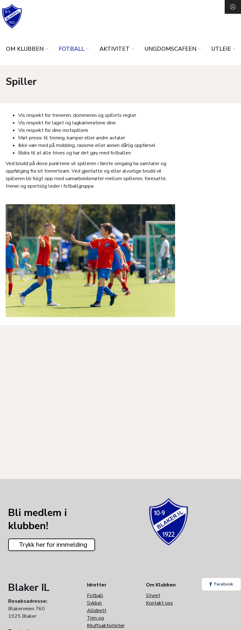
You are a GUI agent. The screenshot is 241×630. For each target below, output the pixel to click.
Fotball (95, 595)
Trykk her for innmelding (53, 544)
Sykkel (94, 603)
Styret (153, 595)
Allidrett (96, 610)
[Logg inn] (232, 7)
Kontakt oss (159, 603)
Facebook (223, 584)
